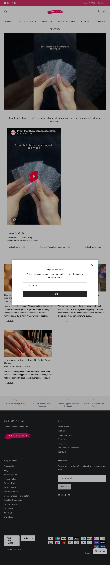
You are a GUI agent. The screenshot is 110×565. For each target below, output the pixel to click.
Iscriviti (55, 294)
